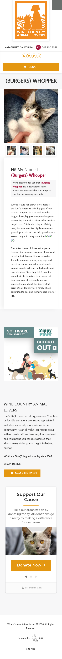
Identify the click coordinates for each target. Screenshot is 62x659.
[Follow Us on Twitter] (29, 56)
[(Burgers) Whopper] (31, 116)
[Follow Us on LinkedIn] (34, 56)
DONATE (33, 66)
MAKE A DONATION (25, 473)
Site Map (30, 648)
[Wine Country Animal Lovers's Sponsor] (31, 353)
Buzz (40, 637)
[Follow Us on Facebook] (24, 56)
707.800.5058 (49, 47)
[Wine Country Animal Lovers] (31, 20)
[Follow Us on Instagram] (39, 56)
